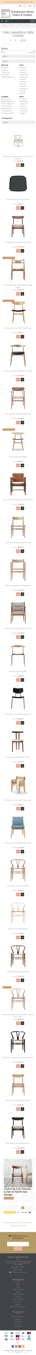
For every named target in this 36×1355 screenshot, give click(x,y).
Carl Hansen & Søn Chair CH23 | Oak (18, 1100)
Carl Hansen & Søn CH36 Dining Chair (18, 542)
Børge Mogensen (8, 101)
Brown (24, 77)
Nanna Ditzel (7, 106)
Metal (5, 70)
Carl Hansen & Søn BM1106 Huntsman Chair (18, 499)
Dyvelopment (24, 1352)
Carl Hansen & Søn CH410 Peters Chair (18, 800)
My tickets (18, 1321)
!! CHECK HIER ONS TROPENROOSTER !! (17, 2)
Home (4, 24)
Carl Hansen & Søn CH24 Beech (18, 886)
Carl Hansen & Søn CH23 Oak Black (18, 1143)
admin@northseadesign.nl (19, 1272)
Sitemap (18, 1304)
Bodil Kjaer (7, 99)
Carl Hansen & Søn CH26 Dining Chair (18, 414)
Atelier (23, 113)
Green (24, 81)
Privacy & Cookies (18, 1294)
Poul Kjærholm (8, 110)
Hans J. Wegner (8, 103)
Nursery (24, 108)
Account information (18, 1316)
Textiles (6, 74)
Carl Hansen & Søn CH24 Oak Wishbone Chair (18, 1057)
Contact (18, 1286)
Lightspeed (11, 1352)
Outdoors (24, 103)
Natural (24, 74)
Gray (23, 70)
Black (23, 67)
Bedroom (24, 101)
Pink (23, 91)
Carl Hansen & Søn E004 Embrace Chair (18, 843)
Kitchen (24, 110)
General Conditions (18, 1299)
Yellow (24, 86)
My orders (18, 1319)
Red (23, 93)
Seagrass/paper (8, 77)
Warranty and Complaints (18, 1306)
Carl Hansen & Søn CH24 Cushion (18, 199)
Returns (18, 1296)
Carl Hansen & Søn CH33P (18, 457)
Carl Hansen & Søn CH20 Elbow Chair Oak (18, 371)
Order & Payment (18, 1289)
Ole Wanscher (7, 108)
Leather (6, 72)
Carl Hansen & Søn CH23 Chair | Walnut (18, 242)
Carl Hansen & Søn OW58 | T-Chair (18, 757)
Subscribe (18, 1248)
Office (23, 106)
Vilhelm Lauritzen (9, 113)
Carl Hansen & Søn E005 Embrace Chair (18, 628)
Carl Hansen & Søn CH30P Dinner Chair (18, 328)
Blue (23, 84)
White (23, 72)
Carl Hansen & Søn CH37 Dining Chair (18, 585)
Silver (23, 79)
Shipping (18, 1291)
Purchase (18, 1301)
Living (24, 99)
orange (24, 88)
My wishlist (18, 1324)
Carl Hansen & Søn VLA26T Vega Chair (18, 714)
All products (18, 1326)
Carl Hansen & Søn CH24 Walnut (18, 971)
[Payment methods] (6, 1333)
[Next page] (30, 1207)
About (18, 1284)
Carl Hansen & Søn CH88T (18, 671)
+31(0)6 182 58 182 (18, 1267)
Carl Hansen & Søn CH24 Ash (18, 928)
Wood (6, 67)
